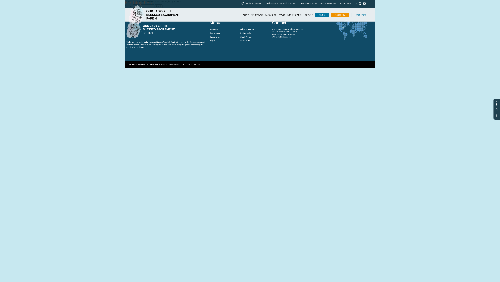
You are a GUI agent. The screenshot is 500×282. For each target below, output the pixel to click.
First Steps (361, 15)
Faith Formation (295, 15)
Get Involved (257, 15)
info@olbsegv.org (284, 37)
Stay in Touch (246, 37)
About (246, 15)
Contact (309, 15)
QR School (340, 15)
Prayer (282, 15)
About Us (214, 29)
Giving (322, 15)
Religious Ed (245, 33)
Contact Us (497, 109)
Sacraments (270, 15)
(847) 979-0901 (289, 34)
